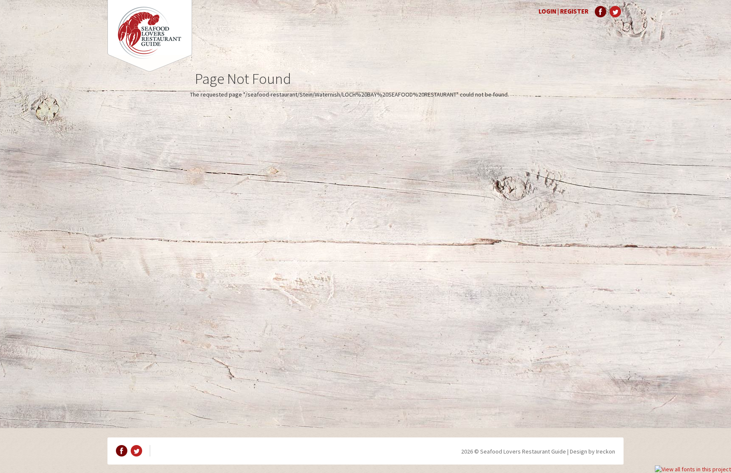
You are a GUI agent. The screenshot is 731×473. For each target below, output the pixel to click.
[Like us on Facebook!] (600, 11)
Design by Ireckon (592, 451)
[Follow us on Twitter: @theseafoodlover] (615, 11)
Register (574, 11)
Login (547, 11)
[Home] (149, 36)
